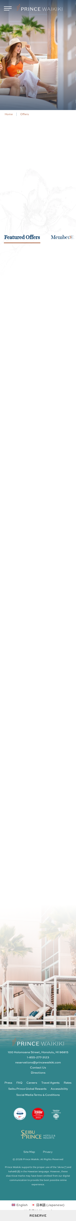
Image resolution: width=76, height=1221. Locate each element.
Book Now (38, 365)
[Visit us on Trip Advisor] (51, 811)
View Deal (38, 349)
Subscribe (58, 981)
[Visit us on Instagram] (24, 811)
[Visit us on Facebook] (37, 811)
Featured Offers (22, 237)
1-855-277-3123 (38, 1057)
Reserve (37, 1215)
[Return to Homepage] (39, 8)
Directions (38, 1072)
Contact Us (38, 1067)
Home (9, 114)
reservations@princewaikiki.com (38, 1062)
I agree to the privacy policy (40, 989)
